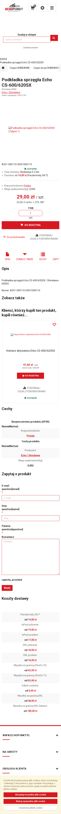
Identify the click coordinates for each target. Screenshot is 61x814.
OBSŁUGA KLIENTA (15, 768)
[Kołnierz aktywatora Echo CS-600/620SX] (30, 334)
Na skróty (10, 751)
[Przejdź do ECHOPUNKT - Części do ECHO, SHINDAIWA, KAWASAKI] (3, 68)
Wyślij (7, 588)
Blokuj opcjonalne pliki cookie (30, 801)
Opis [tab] (7, 259)
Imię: (10, 507)
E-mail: (10, 487)
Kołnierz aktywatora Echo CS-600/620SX (30, 350)
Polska (27, 185)
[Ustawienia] (42, 8)
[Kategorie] (52, 8)
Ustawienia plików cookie (30, 808)
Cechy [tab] (43, 259)
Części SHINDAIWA (20, 68)
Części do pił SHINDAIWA (46, 68)
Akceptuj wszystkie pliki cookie (30, 795)
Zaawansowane (30, 47)
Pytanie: (12, 528)
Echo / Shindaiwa (11, 92)
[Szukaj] (54, 38)
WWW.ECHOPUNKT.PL (16, 735)
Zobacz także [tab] (24, 259)
